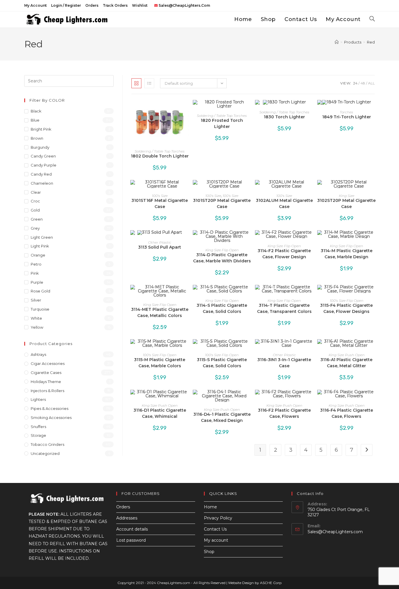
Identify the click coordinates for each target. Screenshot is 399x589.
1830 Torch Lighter (284, 116)
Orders (91, 5)
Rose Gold (40, 291)
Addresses (126, 518)
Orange (38, 255)
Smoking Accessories (51, 417)
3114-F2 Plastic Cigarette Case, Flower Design (284, 253)
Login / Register (66, 5)
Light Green (42, 237)
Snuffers (38, 426)
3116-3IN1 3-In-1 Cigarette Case (284, 362)
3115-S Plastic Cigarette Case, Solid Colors (222, 362)
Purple (37, 282)
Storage (38, 435)
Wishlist (140, 5)
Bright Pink (41, 129)
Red (371, 42)
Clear (36, 192)
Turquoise (40, 309)
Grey (35, 228)
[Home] (337, 42)
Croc (35, 201)
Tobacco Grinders (47, 444)
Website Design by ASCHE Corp (255, 583)
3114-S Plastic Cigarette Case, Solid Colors (222, 308)
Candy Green (43, 156)
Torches (346, 112)
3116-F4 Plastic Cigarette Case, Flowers (346, 413)
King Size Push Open (347, 355)
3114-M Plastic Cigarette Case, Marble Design (346, 253)
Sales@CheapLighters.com (335, 531)
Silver (36, 300)
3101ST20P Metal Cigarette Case (222, 203)
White (36, 318)
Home (210, 507)
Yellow (37, 327)
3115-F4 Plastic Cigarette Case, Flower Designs (346, 308)
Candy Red (41, 174)
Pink (35, 273)
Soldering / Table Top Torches (160, 151)
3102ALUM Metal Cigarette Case (284, 203)
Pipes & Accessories (49, 408)
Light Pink (40, 246)
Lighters (38, 399)
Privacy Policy (218, 518)
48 (362, 83)
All (371, 83)
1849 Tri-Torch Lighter (346, 116)
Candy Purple (43, 165)
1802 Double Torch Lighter (160, 156)
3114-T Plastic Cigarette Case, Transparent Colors (284, 308)
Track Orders (115, 5)
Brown (37, 138)
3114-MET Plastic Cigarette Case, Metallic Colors (159, 312)
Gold (35, 210)
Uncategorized (45, 453)
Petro (36, 264)
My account (35, 5)
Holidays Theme (46, 381)
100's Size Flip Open (346, 300)
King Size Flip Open (222, 250)
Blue (35, 120)
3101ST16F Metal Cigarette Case (159, 203)
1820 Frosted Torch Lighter (222, 123)
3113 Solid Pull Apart (159, 247)
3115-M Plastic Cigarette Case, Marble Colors (159, 362)
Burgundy (40, 147)
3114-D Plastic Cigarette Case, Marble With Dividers (222, 258)
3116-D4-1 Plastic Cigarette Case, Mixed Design (222, 417)
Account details (132, 529)
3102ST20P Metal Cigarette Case (346, 203)
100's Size (160, 195)
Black (36, 111)
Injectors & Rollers (47, 390)
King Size (346, 195)
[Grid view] (136, 83)
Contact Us (215, 529)
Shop (209, 551)
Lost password (131, 540)
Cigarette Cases (46, 372)
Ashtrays (38, 354)
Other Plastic (159, 242)
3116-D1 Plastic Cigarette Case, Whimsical (159, 413)
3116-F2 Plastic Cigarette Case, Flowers (284, 413)
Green (37, 219)
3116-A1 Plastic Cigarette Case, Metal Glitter (346, 362)
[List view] (149, 83)
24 (355, 83)
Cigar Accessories (48, 363)
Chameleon (42, 183)
